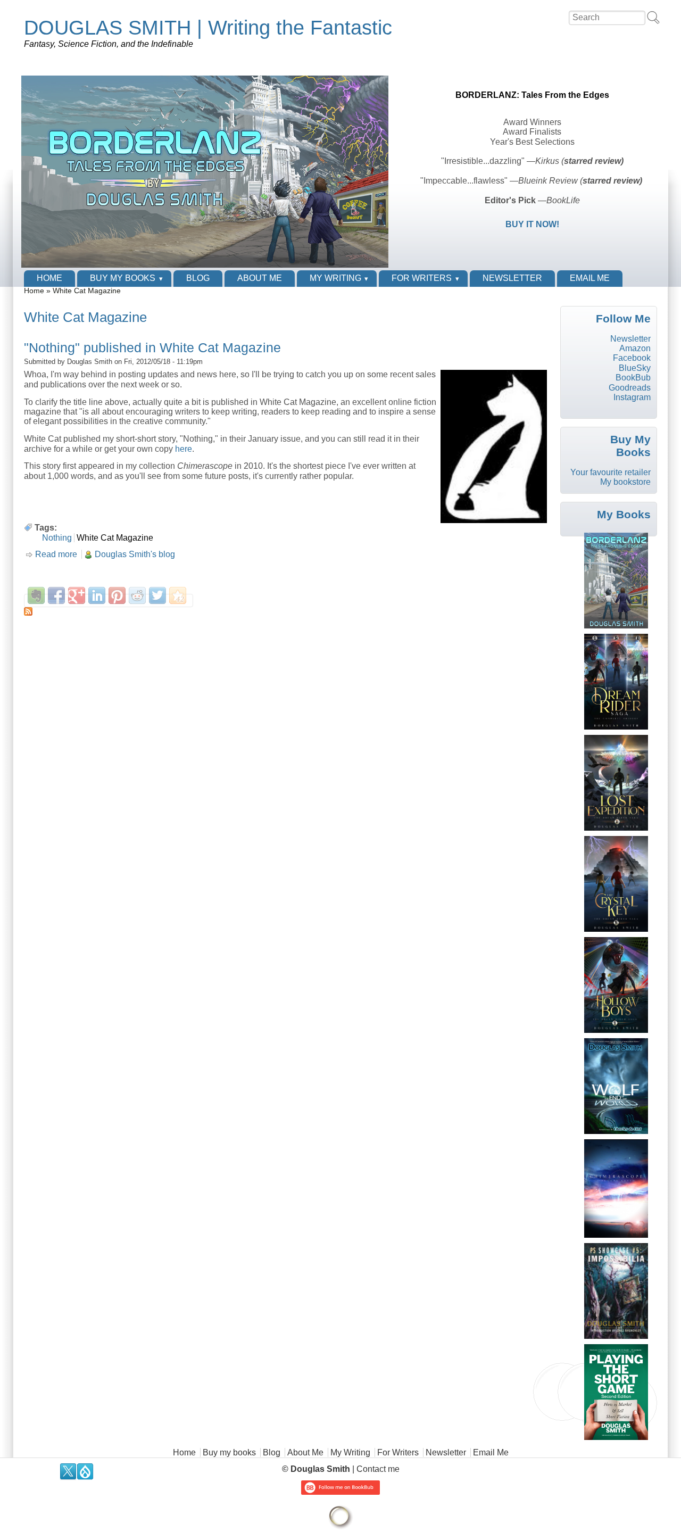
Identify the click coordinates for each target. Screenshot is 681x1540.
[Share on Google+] (76, 595)
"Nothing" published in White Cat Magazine (152, 347)
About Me (259, 278)
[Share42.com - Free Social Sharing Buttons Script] (177, 595)
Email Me (590, 278)
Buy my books (122, 278)
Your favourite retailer (610, 472)
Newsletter (512, 278)
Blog (198, 278)
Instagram (632, 397)
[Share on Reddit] (137, 595)
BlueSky (635, 367)
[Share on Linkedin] (96, 595)
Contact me (378, 1468)
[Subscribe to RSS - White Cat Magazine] (287, 611)
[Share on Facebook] (56, 595)
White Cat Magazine (115, 537)
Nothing (57, 537)
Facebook (632, 357)
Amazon (635, 348)
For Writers (422, 278)
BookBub (633, 377)
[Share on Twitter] (157, 595)
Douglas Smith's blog (135, 554)
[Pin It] (117, 595)
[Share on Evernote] (36, 595)
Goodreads (630, 387)
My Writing (335, 278)
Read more (56, 554)
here (183, 448)
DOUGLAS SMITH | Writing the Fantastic (208, 27)
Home (49, 278)
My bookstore (625, 481)
